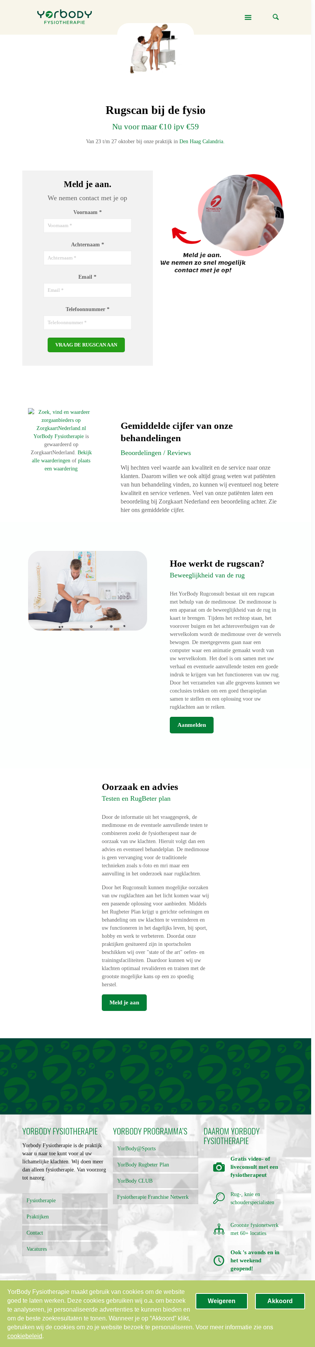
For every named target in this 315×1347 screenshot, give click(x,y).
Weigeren (221, 1301)
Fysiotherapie (41, 1200)
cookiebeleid (24, 1336)
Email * (87, 277)
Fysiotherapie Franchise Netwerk (153, 1197)
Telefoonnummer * (87, 309)
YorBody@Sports (136, 1148)
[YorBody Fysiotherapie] (64, 17)
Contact (35, 1233)
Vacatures (37, 1249)
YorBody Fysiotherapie (58, 436)
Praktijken (38, 1217)
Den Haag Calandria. (202, 141)
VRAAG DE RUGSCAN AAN (86, 345)
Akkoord (280, 1301)
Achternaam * (87, 245)
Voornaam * (87, 212)
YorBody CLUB (135, 1181)
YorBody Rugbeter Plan (143, 1165)
